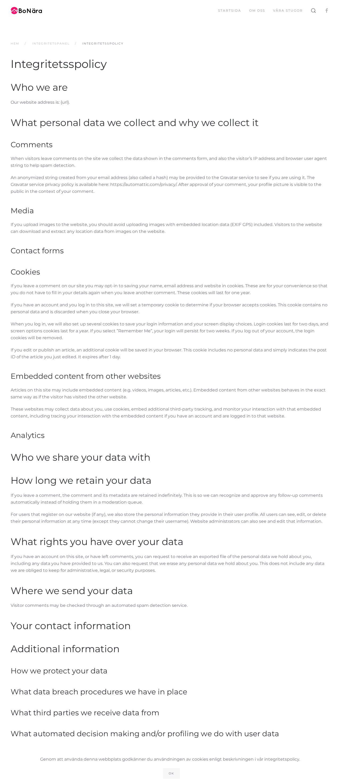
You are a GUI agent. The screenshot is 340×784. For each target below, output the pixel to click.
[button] (313, 10)
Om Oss (257, 10)
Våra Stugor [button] (288, 10)
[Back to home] (27, 10)
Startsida (229, 10)
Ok (171, 773)
